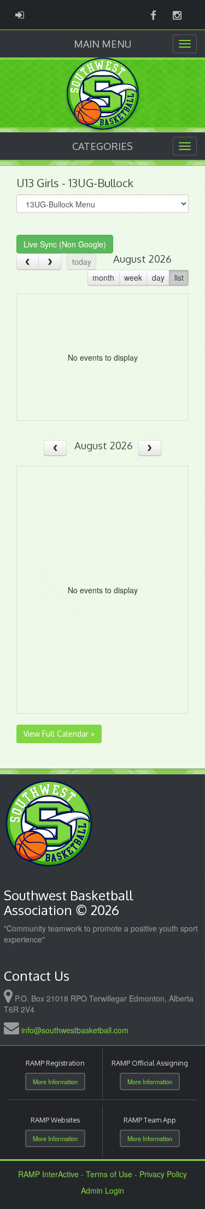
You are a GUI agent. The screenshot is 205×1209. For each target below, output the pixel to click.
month (103, 277)
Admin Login (102, 1190)
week (133, 277)
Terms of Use (109, 1173)
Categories (102, 146)
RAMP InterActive (48, 1173)
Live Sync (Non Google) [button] (65, 244)
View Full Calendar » (59, 733)
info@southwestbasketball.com (74, 1030)
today (81, 261)
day (158, 277)
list (179, 277)
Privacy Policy (163, 1173)
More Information (55, 1081)
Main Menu (102, 44)
